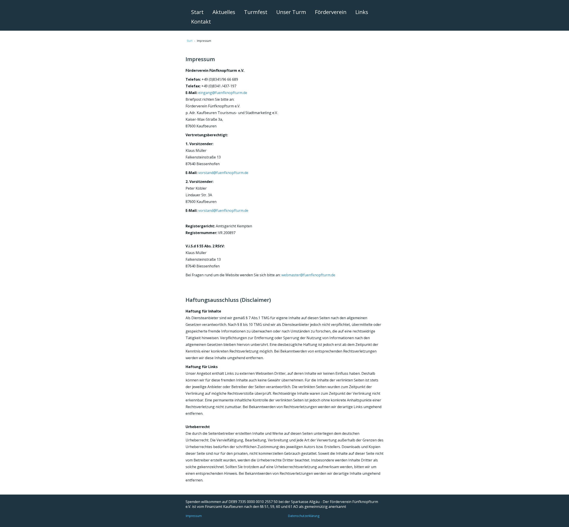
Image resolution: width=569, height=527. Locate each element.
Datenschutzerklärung (303, 516)
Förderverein (331, 12)
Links (361, 12)
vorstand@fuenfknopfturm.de (223, 172)
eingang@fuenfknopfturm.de (222, 92)
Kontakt (201, 21)
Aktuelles (223, 12)
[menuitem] (197, 12)
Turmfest (255, 12)
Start (197, 12)
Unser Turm (291, 12)
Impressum (194, 516)
